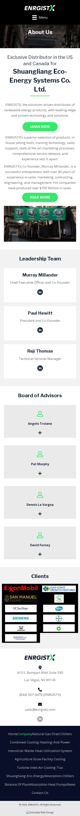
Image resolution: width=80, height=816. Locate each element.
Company (24, 734)
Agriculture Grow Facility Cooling (40, 759)
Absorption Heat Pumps (48, 784)
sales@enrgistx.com (40, 709)
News (71, 784)
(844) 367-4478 (31, 694)
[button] (40, 126)
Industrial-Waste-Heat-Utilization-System (40, 750)
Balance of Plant (17, 784)
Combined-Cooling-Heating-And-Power (40, 742)
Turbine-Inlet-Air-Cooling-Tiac (40, 767)
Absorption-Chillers (59, 776)
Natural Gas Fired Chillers (52, 734)
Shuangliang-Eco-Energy (25, 776)
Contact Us (40, 792)
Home (12, 734)
